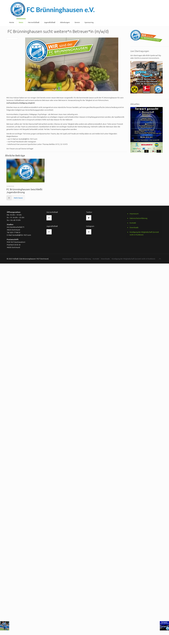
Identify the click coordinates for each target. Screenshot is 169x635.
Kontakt (133, 223)
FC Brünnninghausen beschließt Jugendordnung (24, 191)
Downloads (134, 227)
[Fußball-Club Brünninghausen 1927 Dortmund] (52, 9)
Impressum (134, 214)
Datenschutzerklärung (138, 218)
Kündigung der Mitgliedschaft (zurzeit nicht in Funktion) (144, 233)
